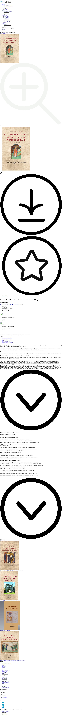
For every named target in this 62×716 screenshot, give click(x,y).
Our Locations (6, 19)
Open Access (4, 672)
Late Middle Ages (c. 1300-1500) (7, 342)
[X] (3, 704)
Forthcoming (6, 7)
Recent (3, 664)
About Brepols (4, 680)
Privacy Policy (4, 712)
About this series (3, 33)
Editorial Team (6, 12)
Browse (3, 4)
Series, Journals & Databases (8, 6)
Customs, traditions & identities (7, 339)
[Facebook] (3, 703)
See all (1, 540)
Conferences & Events (7, 25)
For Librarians (6, 17)
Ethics (5, 13)
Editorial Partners (7, 14)
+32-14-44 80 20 (3, 697)
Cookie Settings (4, 714)
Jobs (5, 22)
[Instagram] (3, 706)
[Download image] (31, 234)
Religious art (4, 340)
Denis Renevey (17, 304)
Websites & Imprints (7, 21)
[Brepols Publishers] (5, 2)
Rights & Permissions (7, 20)
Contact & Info (4, 15)
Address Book (6, 18)
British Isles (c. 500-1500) (6, 341)
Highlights (5, 8)
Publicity (5, 9)
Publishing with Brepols (8, 11)
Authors (3, 10)
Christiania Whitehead (4, 304)
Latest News (6, 24)
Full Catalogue (6, 5)
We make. (5, 711)
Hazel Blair (12, 304)
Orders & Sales (6, 16)
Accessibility (4, 713)
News (3, 23)
